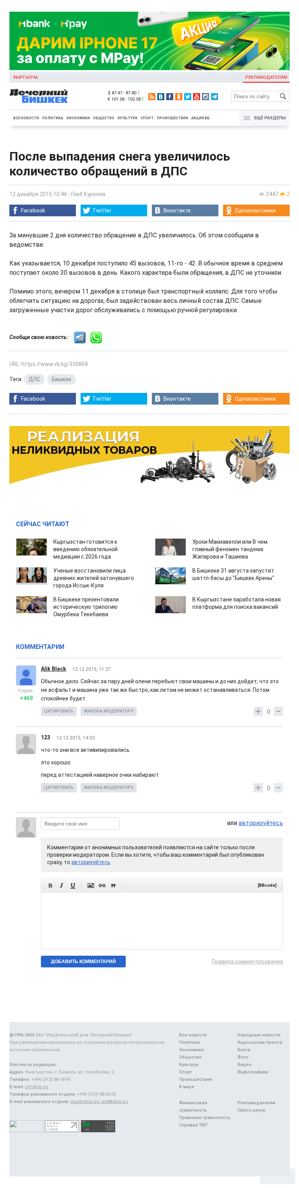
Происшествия (172, 118)
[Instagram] (205, 96)
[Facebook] (169, 96)
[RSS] (151, 96)
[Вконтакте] (160, 96)
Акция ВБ (200, 118)
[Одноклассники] (178, 96)
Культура (127, 118)
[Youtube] (196, 96)
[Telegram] (214, 96)
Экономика (78, 118)
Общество (103, 118)
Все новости (26, 118)
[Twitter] (187, 96)
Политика (52, 118)
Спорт (147, 118)
